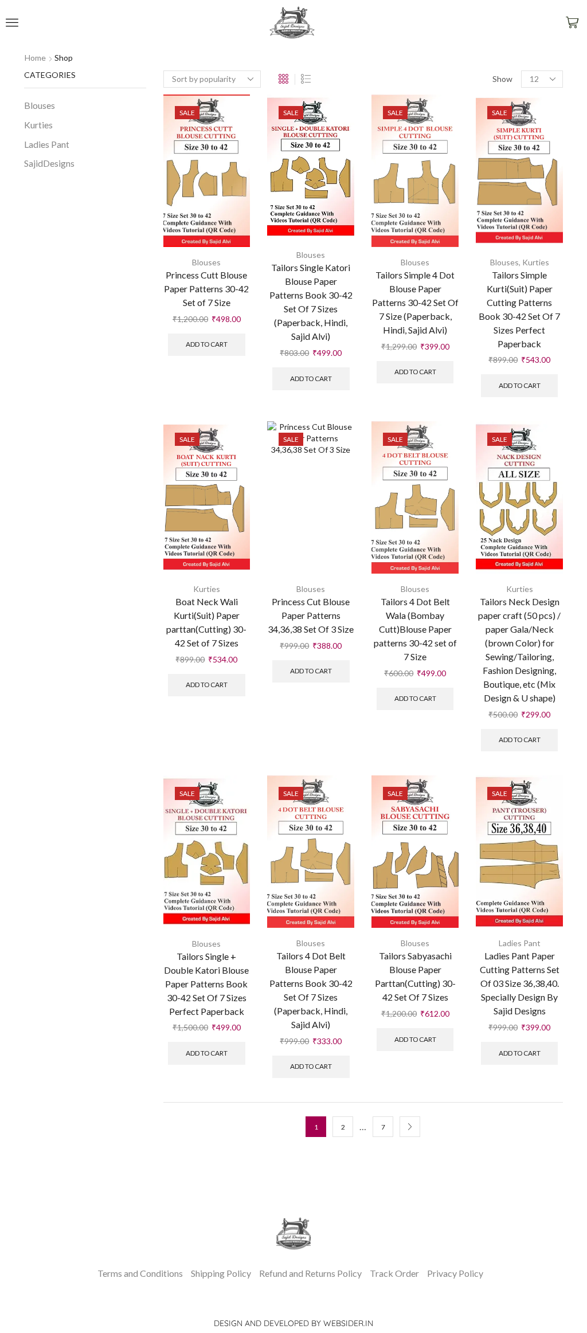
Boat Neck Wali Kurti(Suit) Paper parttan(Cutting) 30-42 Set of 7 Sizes (206, 622)
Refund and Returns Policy (310, 1273)
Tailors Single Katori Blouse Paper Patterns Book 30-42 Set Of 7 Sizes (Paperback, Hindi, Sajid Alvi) (311, 302)
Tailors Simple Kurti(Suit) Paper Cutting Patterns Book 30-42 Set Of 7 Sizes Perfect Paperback (519, 309)
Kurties (535, 262)
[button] (12, 22)
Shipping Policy (221, 1273)
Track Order (394, 1273)
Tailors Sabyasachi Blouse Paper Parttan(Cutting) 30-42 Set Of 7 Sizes (415, 976)
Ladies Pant (520, 943)
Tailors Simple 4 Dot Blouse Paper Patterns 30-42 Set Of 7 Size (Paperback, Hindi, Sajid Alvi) (415, 302)
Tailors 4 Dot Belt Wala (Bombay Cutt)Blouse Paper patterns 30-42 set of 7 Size (415, 629)
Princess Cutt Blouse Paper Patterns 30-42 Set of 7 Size (206, 288)
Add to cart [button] (207, 344)
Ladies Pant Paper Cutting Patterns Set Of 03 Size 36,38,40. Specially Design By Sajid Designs (519, 983)
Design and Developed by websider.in (293, 1323)
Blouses (206, 262)
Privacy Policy (455, 1273)
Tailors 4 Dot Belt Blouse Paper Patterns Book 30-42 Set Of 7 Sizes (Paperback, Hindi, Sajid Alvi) (311, 990)
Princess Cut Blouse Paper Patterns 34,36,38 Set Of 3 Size (311, 615)
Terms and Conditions (140, 1273)
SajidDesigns (49, 163)
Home (35, 57)
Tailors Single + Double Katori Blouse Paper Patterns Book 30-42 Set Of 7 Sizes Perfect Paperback (206, 984)
